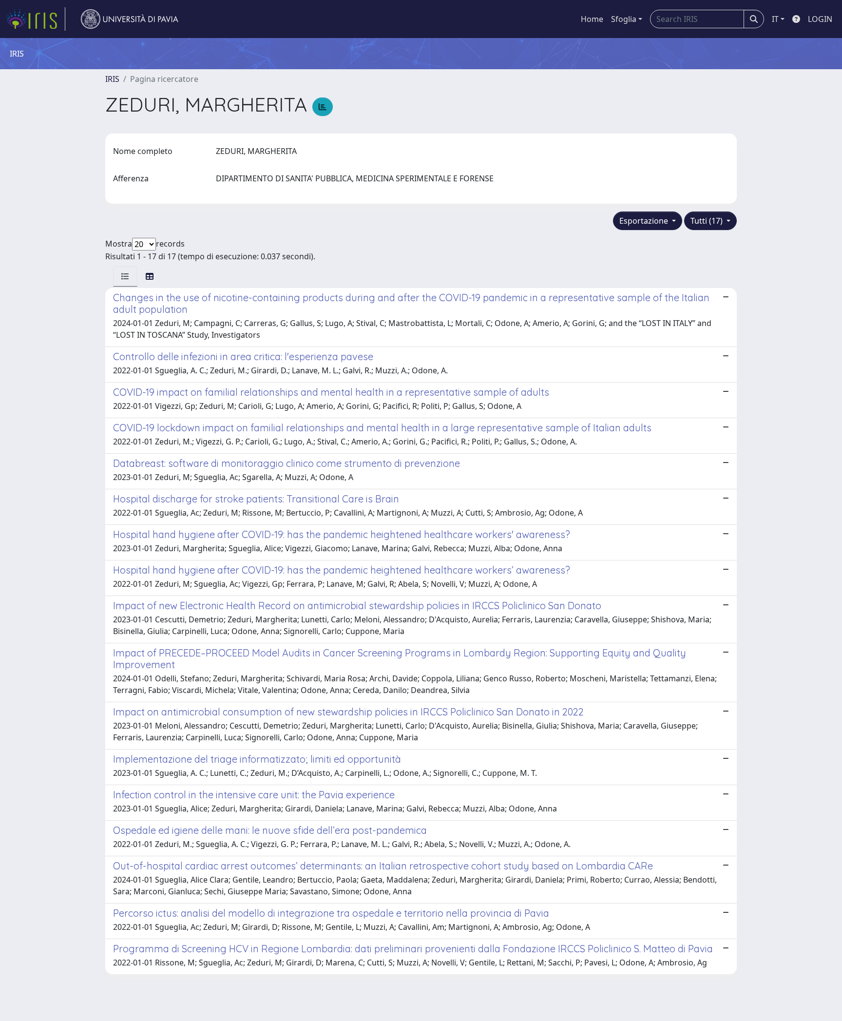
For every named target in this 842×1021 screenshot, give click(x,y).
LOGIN (820, 19)
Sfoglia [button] (623, 19)
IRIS (112, 79)
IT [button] (775, 19)
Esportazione (644, 220)
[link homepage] (35, 19)
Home (592, 19)
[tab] (125, 276)
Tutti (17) (707, 220)
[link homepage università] (129, 19)
